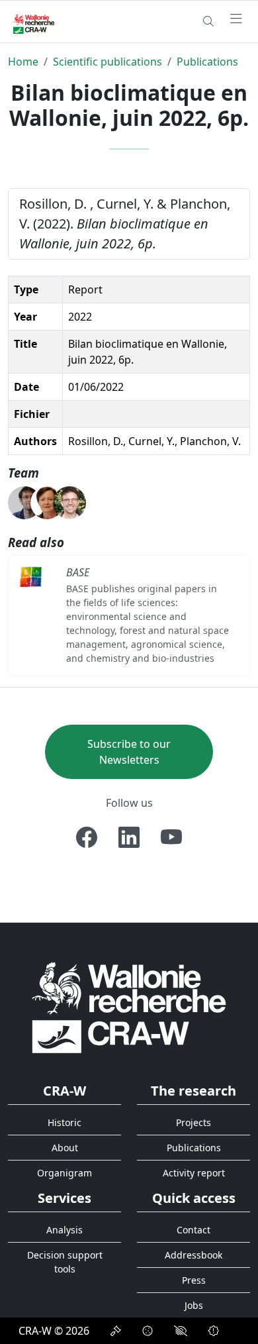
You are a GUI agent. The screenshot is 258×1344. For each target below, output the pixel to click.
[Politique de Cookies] (147, 1331)
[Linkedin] (129, 837)
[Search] (208, 21)
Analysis (64, 1229)
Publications (207, 61)
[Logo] (129, 1007)
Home (23, 61)
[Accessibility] (180, 1331)
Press (194, 1280)
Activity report (194, 1172)
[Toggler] (236, 19)
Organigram (64, 1172)
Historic (64, 1122)
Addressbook (193, 1255)
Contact (193, 1229)
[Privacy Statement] (116, 1331)
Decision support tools (65, 1262)
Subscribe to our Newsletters (129, 752)
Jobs (194, 1305)
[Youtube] (171, 837)
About (65, 1147)
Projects (193, 1122)
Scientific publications (107, 61)
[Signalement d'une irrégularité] (214, 1331)
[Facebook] (86, 837)
